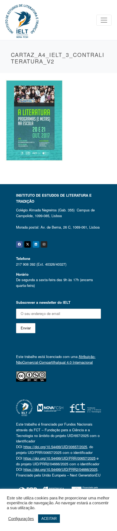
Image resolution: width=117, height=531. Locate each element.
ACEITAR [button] (49, 519)
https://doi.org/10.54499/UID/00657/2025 (55, 446)
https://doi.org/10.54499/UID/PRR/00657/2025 (59, 458)
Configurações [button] (21, 519)
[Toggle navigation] (104, 20)
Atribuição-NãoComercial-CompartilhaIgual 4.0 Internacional (56, 359)
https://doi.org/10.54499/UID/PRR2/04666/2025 (60, 469)
